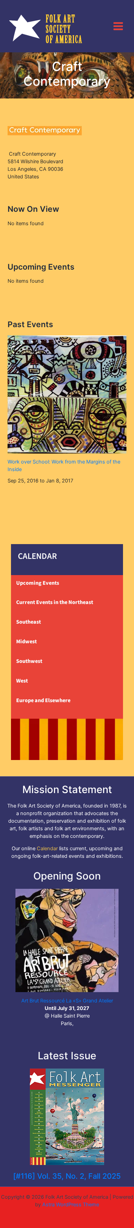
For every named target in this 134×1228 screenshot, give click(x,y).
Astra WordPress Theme (70, 1204)
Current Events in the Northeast (54, 602)
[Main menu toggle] (118, 26)
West (22, 681)
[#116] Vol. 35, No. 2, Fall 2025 (67, 1176)
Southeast (28, 622)
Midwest (26, 641)
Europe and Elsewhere (43, 700)
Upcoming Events (37, 583)
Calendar (47, 848)
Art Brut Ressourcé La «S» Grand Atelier (67, 1001)
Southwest (29, 661)
